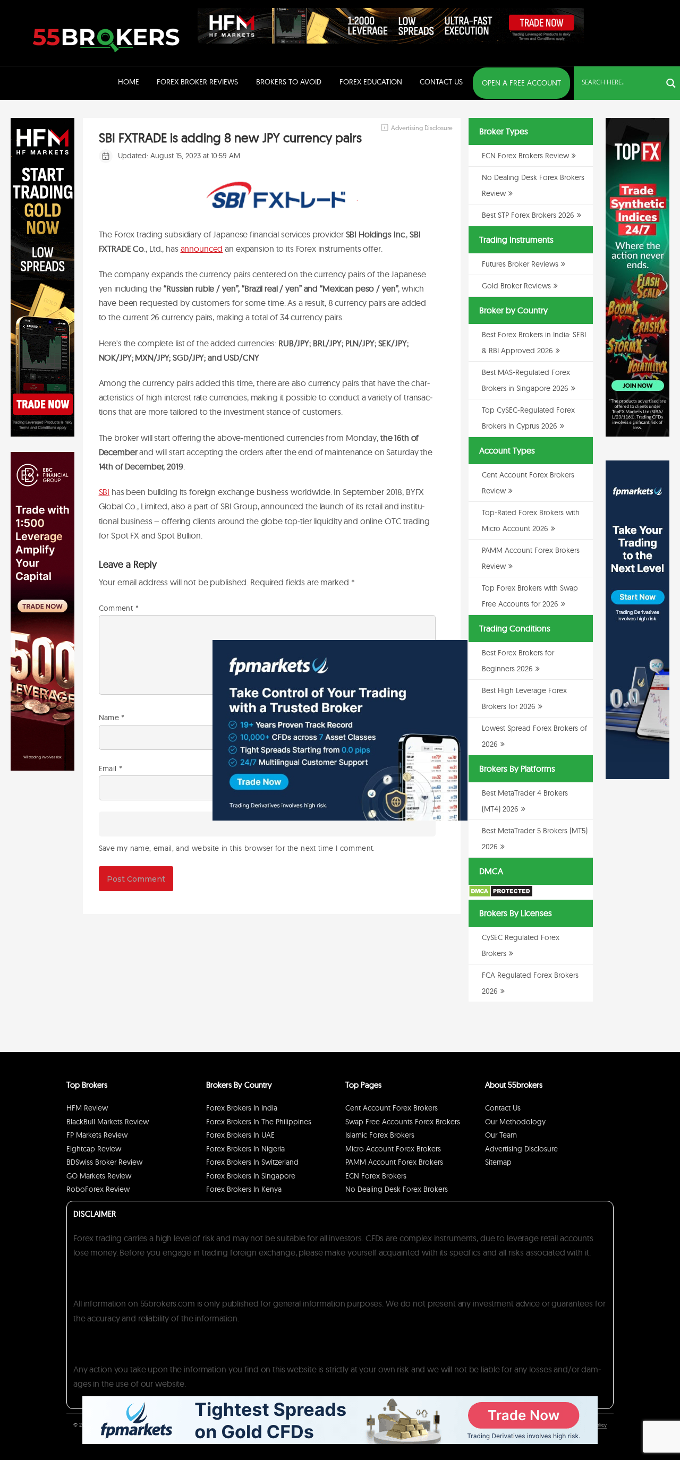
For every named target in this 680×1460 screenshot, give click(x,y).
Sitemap (498, 1162)
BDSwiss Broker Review (104, 1162)
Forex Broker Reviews (197, 82)
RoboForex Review (98, 1189)
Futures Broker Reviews (520, 264)
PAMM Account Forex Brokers (394, 1162)
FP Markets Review (97, 1135)
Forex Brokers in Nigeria (245, 1149)
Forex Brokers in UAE (240, 1135)
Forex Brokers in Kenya (244, 1189)
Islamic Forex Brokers (379, 1135)
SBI (104, 491)
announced (202, 248)
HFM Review (87, 1108)
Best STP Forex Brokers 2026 (528, 215)
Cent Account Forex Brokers (391, 1108)
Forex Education (370, 82)
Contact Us (441, 82)
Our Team (501, 1135)
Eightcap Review (93, 1149)
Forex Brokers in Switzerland (252, 1162)
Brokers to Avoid (288, 82)
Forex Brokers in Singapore (250, 1176)
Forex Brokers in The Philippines (258, 1121)
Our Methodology (515, 1121)
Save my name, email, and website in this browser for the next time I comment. (237, 848)
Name (112, 717)
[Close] (454, 653)
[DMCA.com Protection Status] (501, 895)
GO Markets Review (98, 1176)
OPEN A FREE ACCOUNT (521, 83)
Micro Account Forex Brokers (393, 1149)
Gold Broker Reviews (516, 286)
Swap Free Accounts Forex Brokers (402, 1121)
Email (111, 768)
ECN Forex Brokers (375, 1176)
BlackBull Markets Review (107, 1121)
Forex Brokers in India (241, 1108)
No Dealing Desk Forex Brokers (396, 1189)
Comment (119, 608)
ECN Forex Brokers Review (525, 155)
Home (128, 82)
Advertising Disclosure (521, 1149)
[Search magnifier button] (671, 83)
